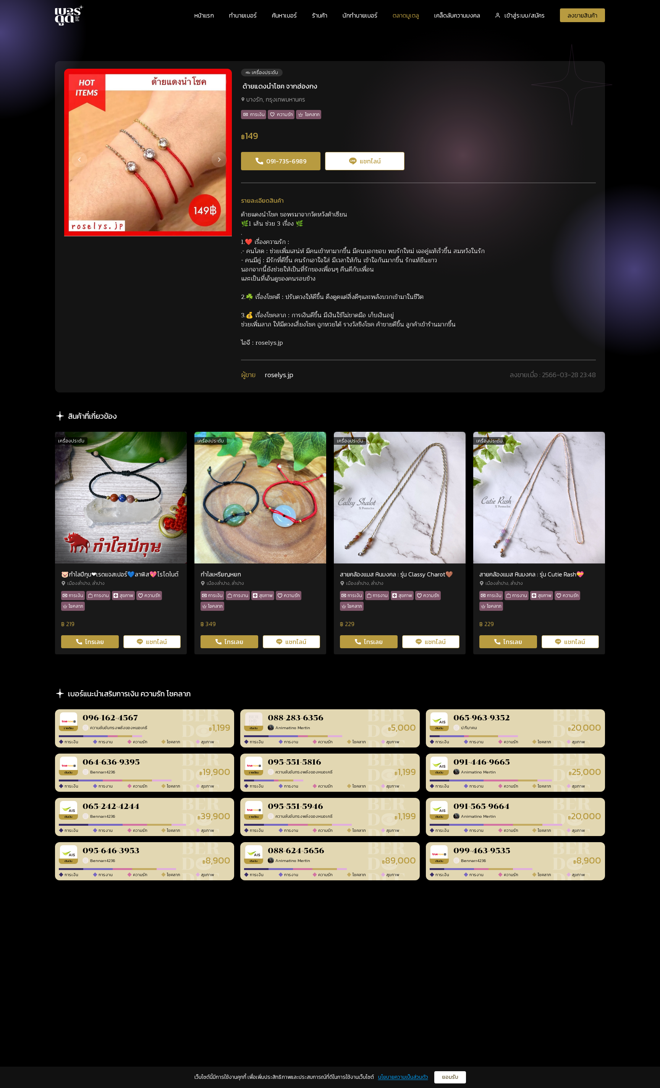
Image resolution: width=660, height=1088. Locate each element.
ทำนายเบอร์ (243, 15)
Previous (72, 153)
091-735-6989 (286, 161)
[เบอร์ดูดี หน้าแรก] (69, 15)
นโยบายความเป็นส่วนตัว (403, 1077)
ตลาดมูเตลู (406, 15)
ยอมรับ (450, 1077)
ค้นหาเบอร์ (284, 15)
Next (212, 153)
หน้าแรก (204, 15)
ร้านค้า (319, 15)
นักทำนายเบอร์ (360, 15)
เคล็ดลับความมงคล (457, 15)
